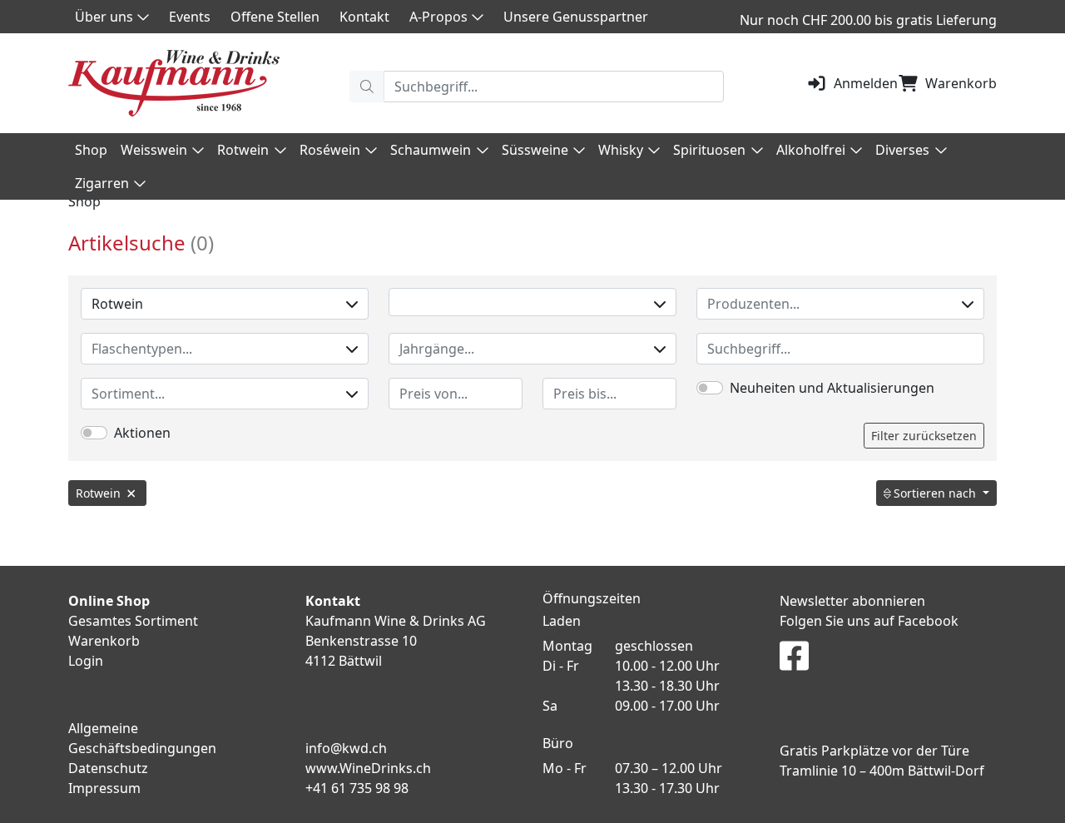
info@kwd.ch (346, 748)
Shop (91, 150)
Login (85, 661)
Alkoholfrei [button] (810, 150)
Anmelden (866, 83)
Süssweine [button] (535, 150)
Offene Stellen (275, 16)
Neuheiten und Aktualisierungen (832, 388)
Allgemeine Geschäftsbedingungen (142, 738)
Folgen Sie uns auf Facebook (869, 621)
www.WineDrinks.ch (368, 768)
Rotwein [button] (243, 150)
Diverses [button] (902, 150)
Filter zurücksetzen (924, 436)
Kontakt (364, 16)
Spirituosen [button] (709, 150)
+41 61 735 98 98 (357, 788)
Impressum (104, 788)
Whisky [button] (620, 150)
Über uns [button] (104, 16)
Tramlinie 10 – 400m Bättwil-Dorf (882, 770)
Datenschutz (108, 768)
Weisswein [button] (154, 150)
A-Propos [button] (438, 16)
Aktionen (142, 433)
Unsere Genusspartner (575, 16)
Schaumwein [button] (430, 150)
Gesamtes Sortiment (133, 621)
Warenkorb (961, 83)
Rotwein (117, 304)
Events (190, 16)
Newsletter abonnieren (852, 601)
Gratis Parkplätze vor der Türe (874, 750)
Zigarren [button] (102, 183)
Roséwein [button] (330, 150)
